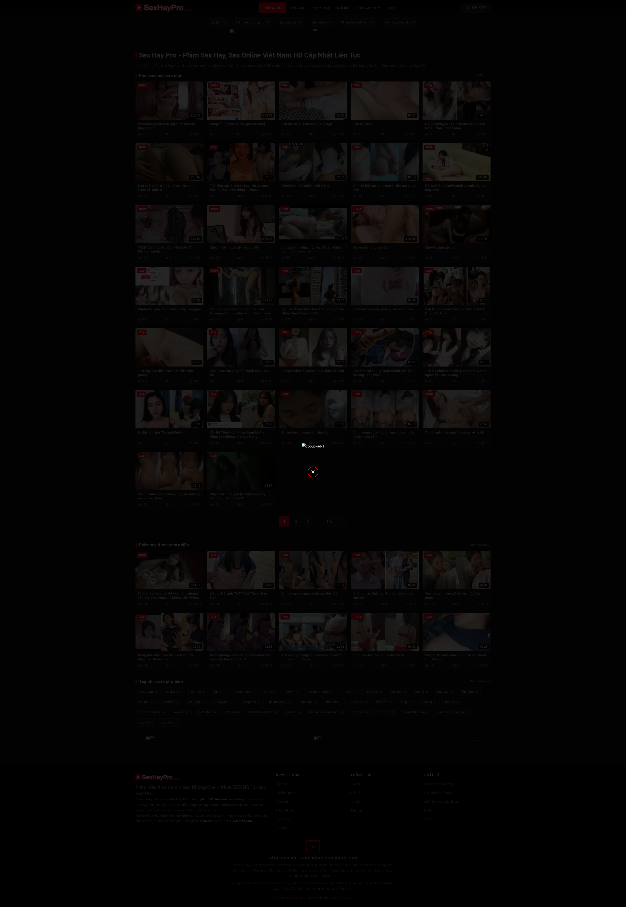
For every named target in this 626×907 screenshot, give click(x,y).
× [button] (313, 471)
